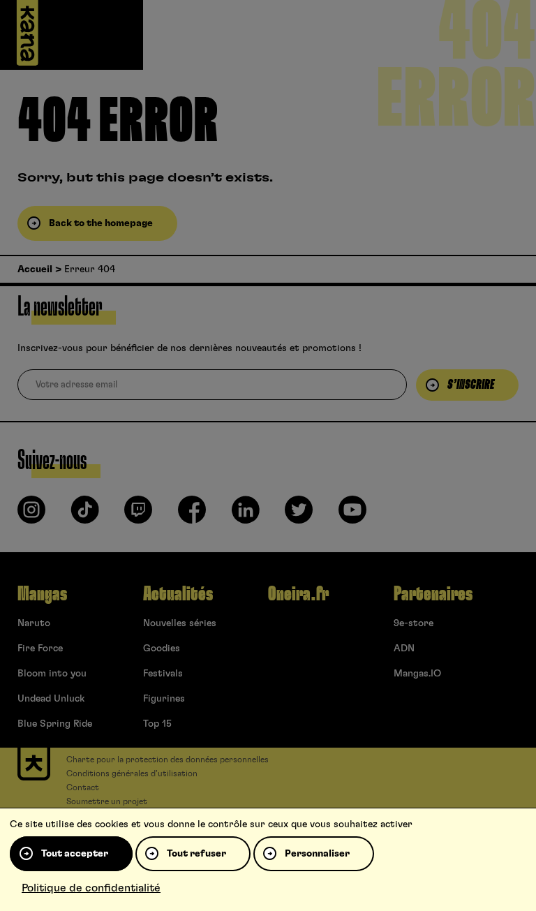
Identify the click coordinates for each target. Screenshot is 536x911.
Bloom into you (52, 674)
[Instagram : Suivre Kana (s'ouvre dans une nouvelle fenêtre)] (31, 515)
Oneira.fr (298, 594)
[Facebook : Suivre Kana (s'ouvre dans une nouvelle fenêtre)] (192, 515)
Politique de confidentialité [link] (91, 888)
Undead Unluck (50, 699)
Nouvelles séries (179, 623)
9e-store (413, 623)
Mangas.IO (417, 674)
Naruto (33, 623)
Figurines (164, 699)
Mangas (42, 594)
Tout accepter (74, 854)
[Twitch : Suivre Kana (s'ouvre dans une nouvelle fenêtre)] (138, 515)
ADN (404, 648)
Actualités (178, 594)
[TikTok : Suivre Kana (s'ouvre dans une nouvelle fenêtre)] (85, 515)
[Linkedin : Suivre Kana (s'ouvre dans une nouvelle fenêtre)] (246, 515)
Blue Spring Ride (54, 724)
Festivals (163, 674)
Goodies (161, 648)
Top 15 (157, 724)
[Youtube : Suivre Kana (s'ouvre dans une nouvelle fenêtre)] (352, 515)
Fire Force (40, 648)
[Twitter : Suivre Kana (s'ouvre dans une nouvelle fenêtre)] (299, 515)
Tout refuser (196, 854)
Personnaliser (317, 854)
